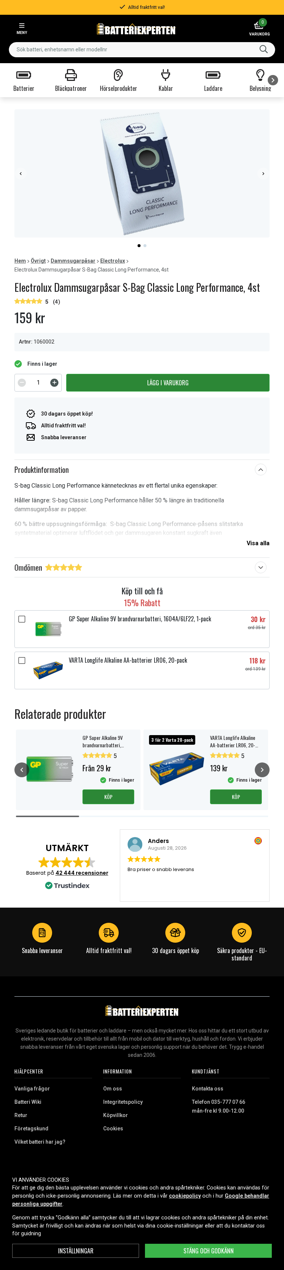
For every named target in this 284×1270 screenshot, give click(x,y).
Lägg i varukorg (168, 382)
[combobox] (142, 49)
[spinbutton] (38, 382)
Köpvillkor (115, 1115)
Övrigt (38, 261)
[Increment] (54, 382)
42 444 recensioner (81, 873)
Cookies (113, 1128)
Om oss (112, 1089)
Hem (20, 261)
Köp (108, 796)
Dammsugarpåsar (73, 261)
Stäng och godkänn (208, 1250)
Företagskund (31, 1128)
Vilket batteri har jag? (39, 1142)
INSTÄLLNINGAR (76, 1250)
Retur (20, 1115)
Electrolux (112, 261)
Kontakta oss (207, 1089)
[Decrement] (22, 382)
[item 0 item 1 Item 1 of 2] (142, 173)
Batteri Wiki (27, 1102)
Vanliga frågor (32, 1089)
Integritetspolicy (123, 1102)
